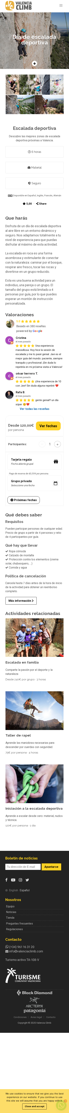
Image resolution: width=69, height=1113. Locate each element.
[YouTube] (13, 880)
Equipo (10, 906)
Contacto (51, 1017)
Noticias (11, 912)
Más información (20, 600)
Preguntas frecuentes (19, 923)
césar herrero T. (27, 373)
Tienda (10, 917)
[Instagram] (20, 880)
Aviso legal (36, 1017)
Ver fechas (48, 426)
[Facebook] (6, 880)
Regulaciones (14, 929)
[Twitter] (27, 880)
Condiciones (20, 1017)
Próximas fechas (25, 500)
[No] (64, 1101)
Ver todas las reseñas (34, 409)
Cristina (21, 338)
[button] (12, 84)
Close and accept (34, 1106)
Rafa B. (20, 392)
